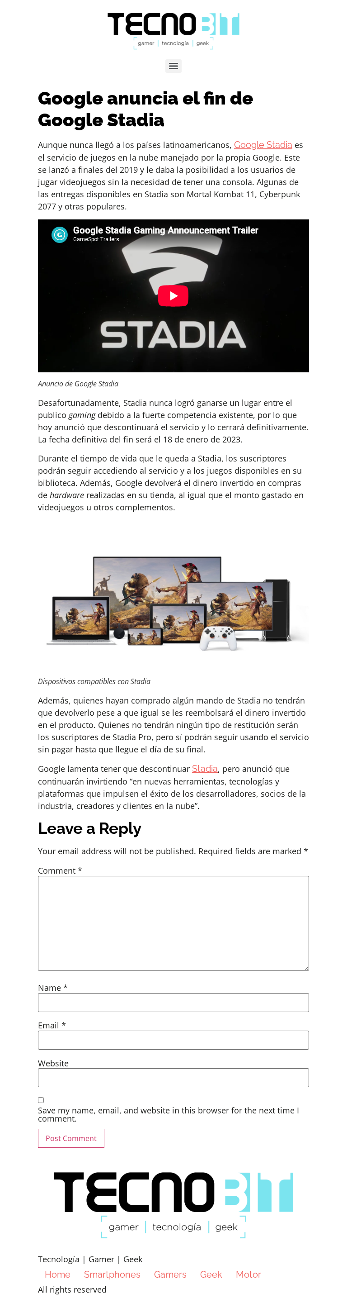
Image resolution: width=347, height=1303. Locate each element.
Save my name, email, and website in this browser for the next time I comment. (168, 1114)
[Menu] (173, 66)
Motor (248, 1274)
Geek (211, 1274)
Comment (60, 870)
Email (52, 1025)
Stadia (205, 768)
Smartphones (112, 1274)
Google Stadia (263, 144)
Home (57, 1274)
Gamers (170, 1274)
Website (53, 1063)
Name (53, 988)
